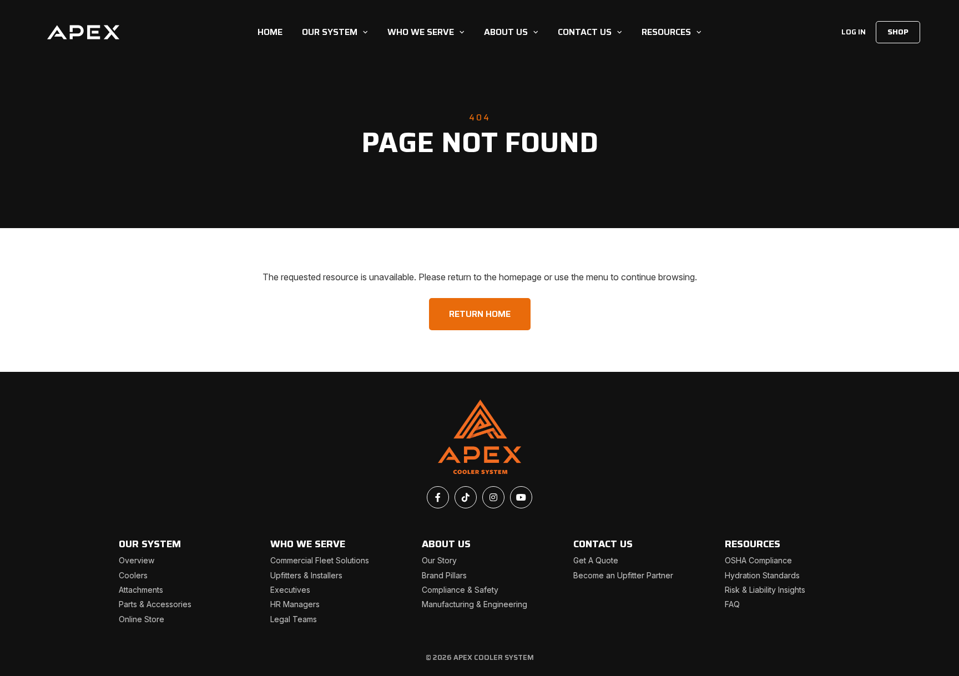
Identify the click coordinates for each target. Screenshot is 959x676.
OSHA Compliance (758, 560)
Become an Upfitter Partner (623, 575)
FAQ (732, 604)
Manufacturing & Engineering (474, 604)
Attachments (141, 589)
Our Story (439, 560)
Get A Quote (595, 560)
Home (270, 32)
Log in (853, 32)
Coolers (133, 575)
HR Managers (295, 604)
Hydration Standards (762, 575)
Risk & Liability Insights (765, 589)
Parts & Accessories (155, 604)
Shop (897, 32)
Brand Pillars (444, 575)
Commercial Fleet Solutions (319, 560)
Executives (290, 589)
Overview (136, 560)
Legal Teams (293, 619)
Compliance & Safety (460, 589)
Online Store (141, 619)
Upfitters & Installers (306, 575)
